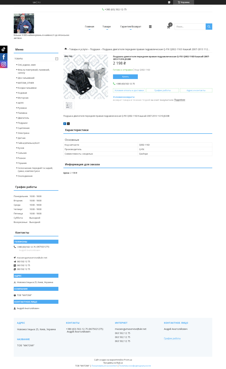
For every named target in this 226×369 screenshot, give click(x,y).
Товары (19, 58)
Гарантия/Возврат (130, 26)
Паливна (22, 112)
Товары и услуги (78, 49)
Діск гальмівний (26, 77)
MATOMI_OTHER (26, 82)
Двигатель (23, 117)
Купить (125, 77)
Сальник (22, 152)
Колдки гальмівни (27, 87)
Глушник (22, 163)
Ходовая (22, 92)
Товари (106, 26)
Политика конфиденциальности (135, 365)
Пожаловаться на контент (104, 365)
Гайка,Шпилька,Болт (29, 142)
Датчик (22, 137)
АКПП (20, 102)
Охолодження (25, 175)
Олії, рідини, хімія (27, 64)
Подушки (95, 49)
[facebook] (64, 124)
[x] (68, 124)
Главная (89, 26)
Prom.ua (128, 359)
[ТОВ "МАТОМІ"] (24, 24)
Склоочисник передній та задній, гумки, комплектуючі (35, 169)
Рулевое (22, 107)
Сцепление (24, 127)
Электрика (23, 132)
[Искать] (209, 26)
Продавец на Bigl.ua (113, 362)
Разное (22, 158)
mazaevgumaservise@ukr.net (32, 257)
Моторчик (23, 97)
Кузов (21, 147)
